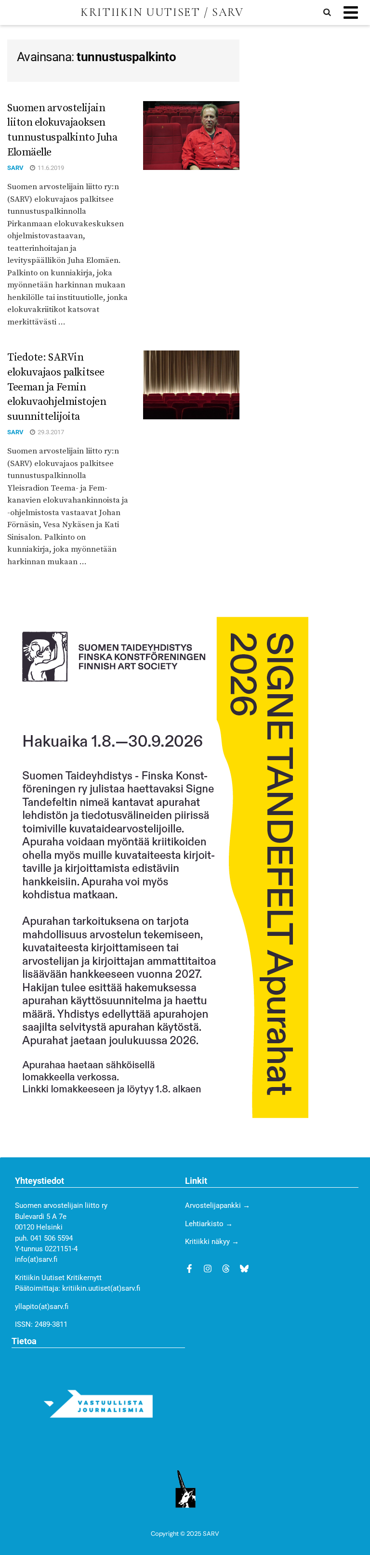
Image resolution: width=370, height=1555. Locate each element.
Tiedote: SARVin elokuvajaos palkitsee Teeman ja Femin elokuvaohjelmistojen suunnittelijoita (56, 387)
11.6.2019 (50, 167)
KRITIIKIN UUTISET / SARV (161, 12)
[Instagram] (207, 1268)
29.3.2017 (50, 432)
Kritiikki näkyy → (212, 1241)
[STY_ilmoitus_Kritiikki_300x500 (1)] (157, 867)
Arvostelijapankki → (217, 1205)
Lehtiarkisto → (209, 1223)
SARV (15, 167)
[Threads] (226, 1268)
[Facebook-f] (189, 1268)
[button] (350, 12)
